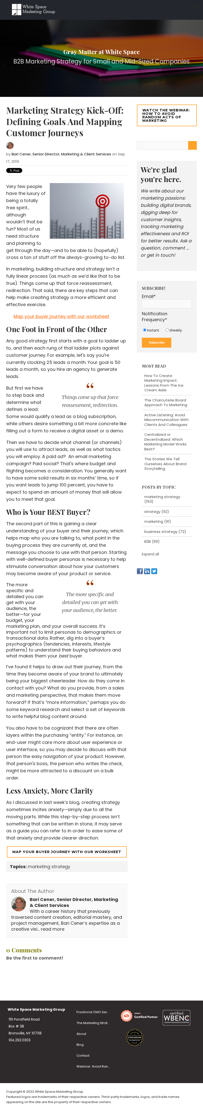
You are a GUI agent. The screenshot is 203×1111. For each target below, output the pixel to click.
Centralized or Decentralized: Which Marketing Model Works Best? (165, 442)
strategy (156, 511)
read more (52, 929)
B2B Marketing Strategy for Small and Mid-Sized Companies (101, 61)
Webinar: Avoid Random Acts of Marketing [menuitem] (95, 1066)
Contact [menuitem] (82, 1055)
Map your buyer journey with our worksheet (61, 316)
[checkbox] (167, 330)
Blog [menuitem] (80, 1044)
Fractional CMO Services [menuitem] (95, 1012)
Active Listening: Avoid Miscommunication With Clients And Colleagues (166, 419)
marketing (157, 521)
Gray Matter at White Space (101, 52)
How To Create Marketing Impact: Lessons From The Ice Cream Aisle (163, 383)
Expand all (150, 554)
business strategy (165, 531)
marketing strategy (49, 866)
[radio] (153, 330)
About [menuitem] (81, 1033)
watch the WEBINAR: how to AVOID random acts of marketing (166, 115)
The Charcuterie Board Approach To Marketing (165, 403)
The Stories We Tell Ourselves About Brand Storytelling (165, 463)
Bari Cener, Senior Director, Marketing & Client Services (61, 154)
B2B (152, 541)
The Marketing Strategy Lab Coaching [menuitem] (95, 1023)
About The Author (32, 891)
